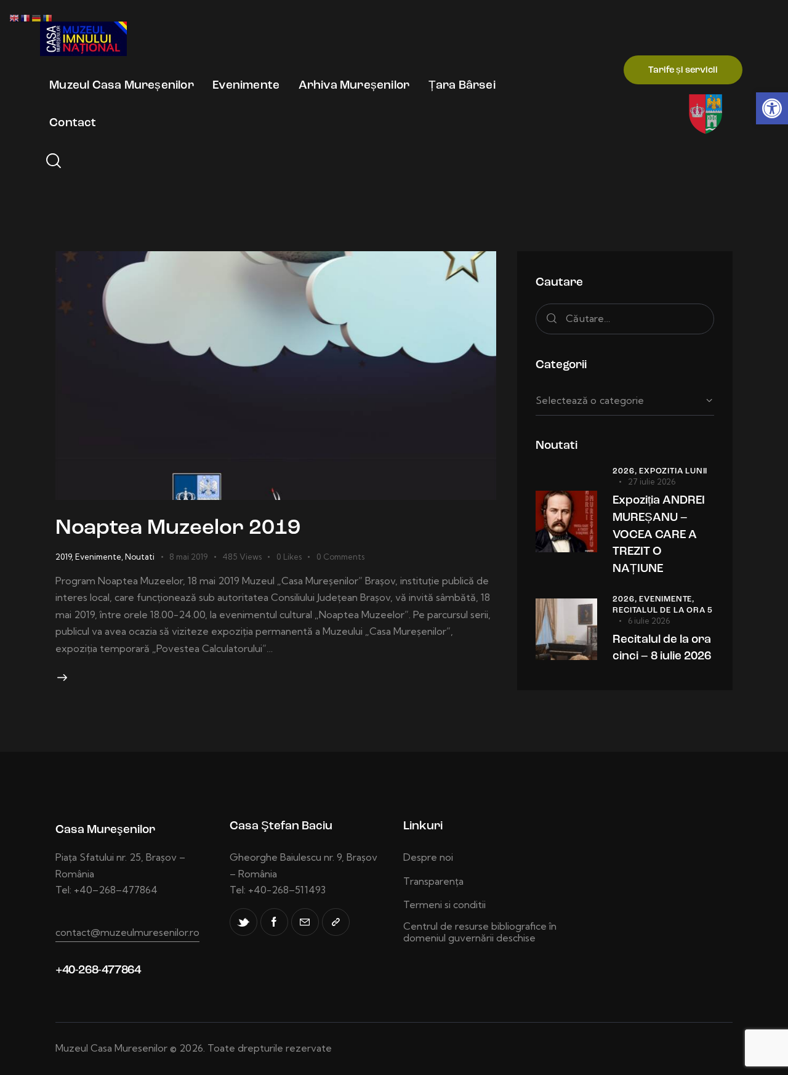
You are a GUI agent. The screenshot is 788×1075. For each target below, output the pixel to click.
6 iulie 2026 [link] (649, 621)
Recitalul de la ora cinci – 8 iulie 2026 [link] (662, 648)
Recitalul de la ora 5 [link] (663, 610)
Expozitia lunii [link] (673, 471)
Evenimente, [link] (666, 599)
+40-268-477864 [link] (97, 970)
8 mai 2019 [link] (188, 557)
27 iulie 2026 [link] (651, 481)
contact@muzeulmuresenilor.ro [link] (127, 932)
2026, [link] (626, 471)
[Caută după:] (625, 318)
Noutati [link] (140, 557)
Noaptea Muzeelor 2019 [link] (177, 528)
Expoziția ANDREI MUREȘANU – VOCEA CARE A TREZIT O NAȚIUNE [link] (659, 534)
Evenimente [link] (98, 557)
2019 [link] (63, 557)
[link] (772, 108)
